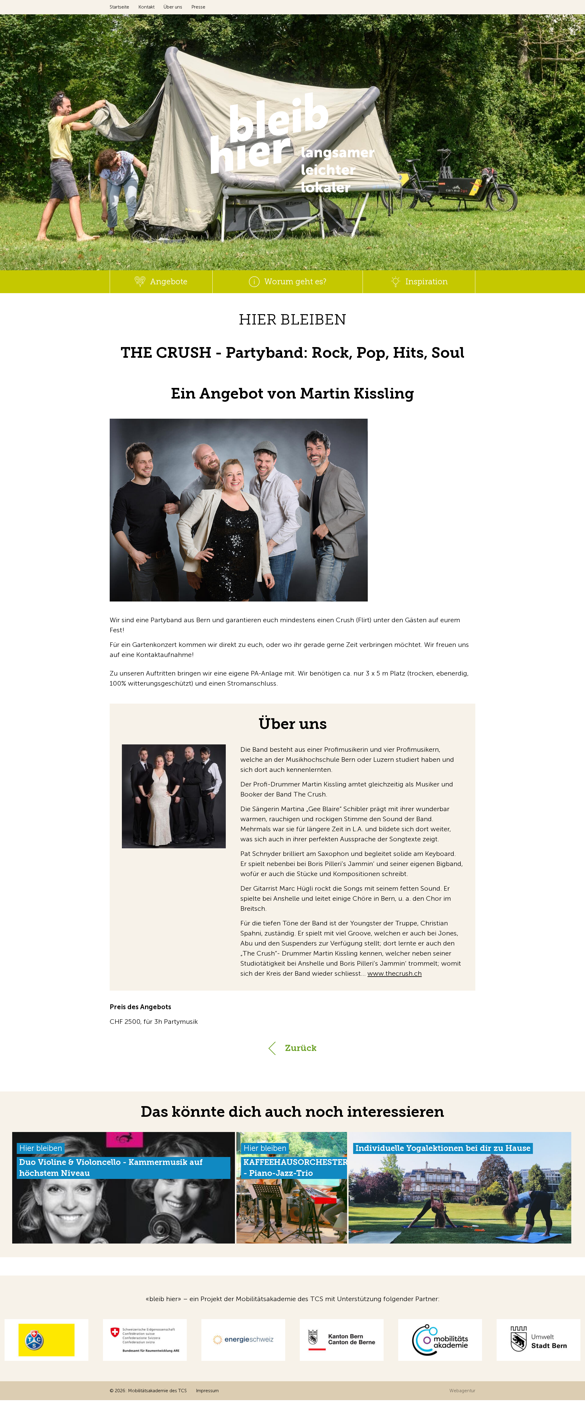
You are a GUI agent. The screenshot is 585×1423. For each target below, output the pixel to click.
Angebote (168, 281)
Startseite (119, 7)
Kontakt (146, 7)
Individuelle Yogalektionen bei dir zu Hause (443, 1148)
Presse (198, 7)
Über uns (173, 7)
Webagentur (462, 1390)
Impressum (207, 1390)
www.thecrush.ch (394, 973)
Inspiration (427, 281)
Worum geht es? (295, 281)
